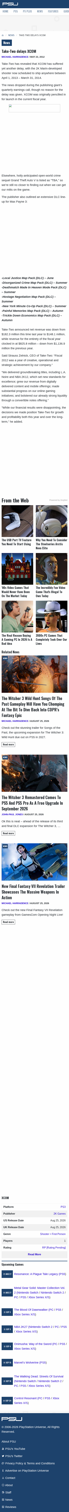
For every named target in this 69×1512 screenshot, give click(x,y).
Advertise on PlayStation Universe (26, 1470)
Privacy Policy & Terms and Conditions (29, 1463)
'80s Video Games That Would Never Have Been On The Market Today (16, 592)
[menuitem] (5, 11)
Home (5, 11)
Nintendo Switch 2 (52, 1292)
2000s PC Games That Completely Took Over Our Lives (51, 639)
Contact (9, 1478)
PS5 (15, 11)
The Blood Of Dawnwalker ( (31, 1309)
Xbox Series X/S (38, 1297)
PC (16, 1297)
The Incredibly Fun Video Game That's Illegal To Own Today (50, 592)
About (8, 1485)
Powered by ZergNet (58, 500)
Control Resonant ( (26, 1398)
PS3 (63, 1207)
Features (53, 11)
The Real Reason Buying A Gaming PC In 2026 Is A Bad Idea (17, 639)
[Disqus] (34, 1057)
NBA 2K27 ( (21, 1326)
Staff (7, 1492)
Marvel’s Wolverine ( (27, 1362)
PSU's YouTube (14, 1448)
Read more (8, 744)
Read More (34, 1254)
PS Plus (27, 11)
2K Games (60, 1213)
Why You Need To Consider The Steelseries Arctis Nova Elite (51, 544)
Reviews (10, 1507)
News (40, 11)
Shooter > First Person (53, 1234)
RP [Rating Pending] (54, 1247)
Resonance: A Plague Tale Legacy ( (37, 1274)
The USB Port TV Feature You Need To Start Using (16, 542)
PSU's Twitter (13, 1456)
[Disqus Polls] (34, 972)
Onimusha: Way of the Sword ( (33, 1344)
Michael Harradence (15, 57)
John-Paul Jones (12, 814)
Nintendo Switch (27, 1292)
